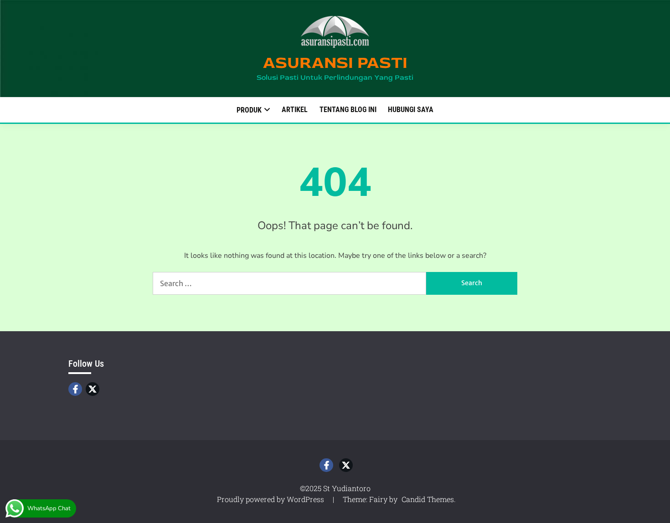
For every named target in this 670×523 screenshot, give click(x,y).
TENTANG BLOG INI (348, 109)
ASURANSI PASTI (335, 62)
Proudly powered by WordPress (271, 499)
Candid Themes (428, 499)
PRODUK (249, 110)
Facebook (75, 389)
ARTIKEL (295, 109)
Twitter (92, 389)
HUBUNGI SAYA (410, 109)
